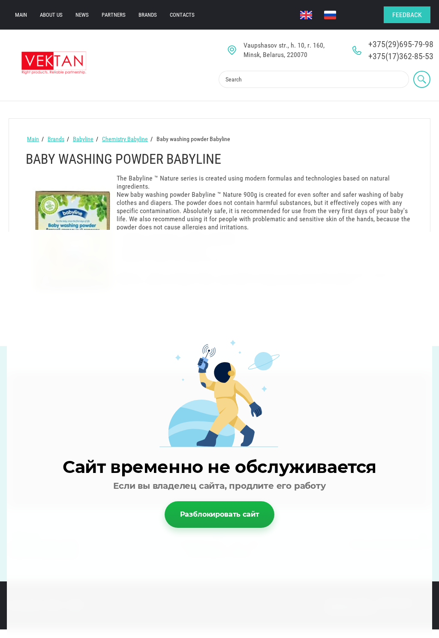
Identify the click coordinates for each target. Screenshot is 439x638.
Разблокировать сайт (219, 514)
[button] (407, 14)
